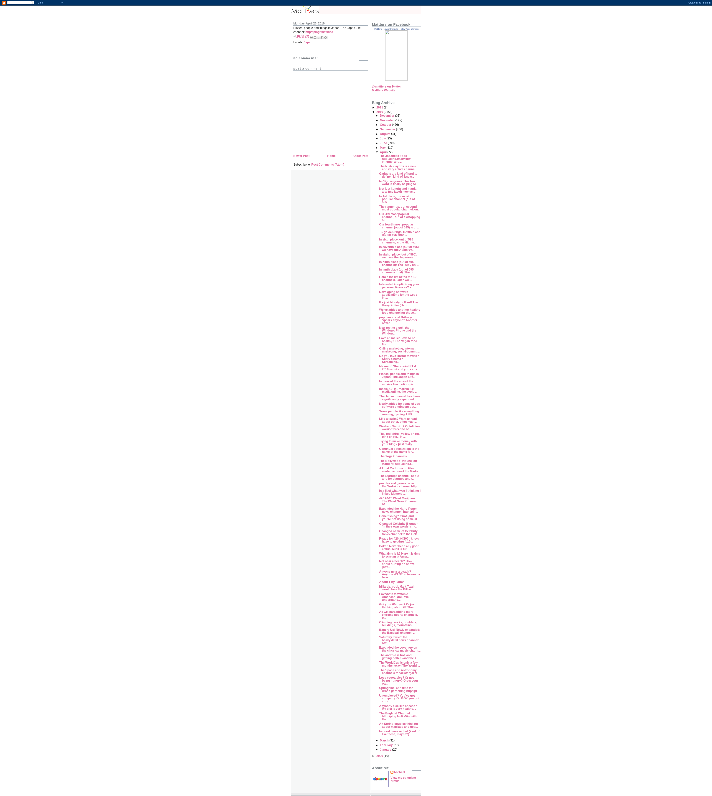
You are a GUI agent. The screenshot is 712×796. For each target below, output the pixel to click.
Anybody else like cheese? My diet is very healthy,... (398, 707)
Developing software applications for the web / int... (398, 294)
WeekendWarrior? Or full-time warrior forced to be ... (399, 428)
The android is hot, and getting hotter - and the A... (399, 657)
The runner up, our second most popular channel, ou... (399, 208)
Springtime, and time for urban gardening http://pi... (399, 689)
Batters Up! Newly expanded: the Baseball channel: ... (399, 631)
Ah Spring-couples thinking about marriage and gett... (398, 725)
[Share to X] (318, 37)
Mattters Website (383, 90)
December (387, 115)
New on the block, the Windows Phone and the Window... (397, 330)
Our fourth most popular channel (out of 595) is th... (399, 226)
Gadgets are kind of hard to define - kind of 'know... (398, 175)
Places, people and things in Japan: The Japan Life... (399, 375)
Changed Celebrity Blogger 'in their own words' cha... (398, 525)
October (386, 124)
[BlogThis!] (315, 37)
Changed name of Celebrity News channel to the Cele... (399, 533)
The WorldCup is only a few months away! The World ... (399, 664)
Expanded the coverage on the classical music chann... (400, 649)
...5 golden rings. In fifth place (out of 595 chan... (399, 233)
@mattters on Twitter (386, 86)
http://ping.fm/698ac (319, 32)
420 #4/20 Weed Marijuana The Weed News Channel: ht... (398, 501)
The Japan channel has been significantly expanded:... (399, 398)
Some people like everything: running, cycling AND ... (399, 413)
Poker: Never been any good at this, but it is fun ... (399, 548)
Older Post (360, 155)
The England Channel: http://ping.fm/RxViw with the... (398, 716)
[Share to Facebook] (322, 37)
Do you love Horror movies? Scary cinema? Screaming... (399, 358)
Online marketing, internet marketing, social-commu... (399, 350)
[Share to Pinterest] (325, 37)
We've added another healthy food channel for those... (399, 311)
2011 (380, 107)
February (386, 745)
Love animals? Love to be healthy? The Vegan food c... (398, 341)
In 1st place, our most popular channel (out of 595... (397, 199)
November (387, 120)
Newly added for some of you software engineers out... (399, 405)
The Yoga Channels (393, 456)
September (388, 129)
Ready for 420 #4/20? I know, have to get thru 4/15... (399, 540)
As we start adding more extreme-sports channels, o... (398, 614)
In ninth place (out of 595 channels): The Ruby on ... (399, 263)
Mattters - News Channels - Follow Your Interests (396, 29)
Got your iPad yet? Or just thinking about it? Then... (398, 606)
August (385, 134)
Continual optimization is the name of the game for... (399, 450)
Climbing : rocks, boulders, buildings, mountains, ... (398, 624)
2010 (380, 111)
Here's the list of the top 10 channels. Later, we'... (397, 278)
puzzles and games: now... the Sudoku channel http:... (399, 485)
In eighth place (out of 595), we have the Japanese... (398, 256)
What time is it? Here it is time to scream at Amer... (399, 555)
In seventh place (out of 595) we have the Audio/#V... (399, 248)
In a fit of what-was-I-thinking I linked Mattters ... (400, 492)
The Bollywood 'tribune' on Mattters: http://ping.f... (398, 462)
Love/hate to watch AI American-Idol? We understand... (394, 596)
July (383, 138)
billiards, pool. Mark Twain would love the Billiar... (397, 588)
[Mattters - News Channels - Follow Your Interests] (396, 79)
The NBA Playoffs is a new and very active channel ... (398, 168)
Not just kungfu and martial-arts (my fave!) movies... (398, 190)
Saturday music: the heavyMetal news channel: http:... (399, 640)
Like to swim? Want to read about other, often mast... (398, 420)
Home (331, 155)
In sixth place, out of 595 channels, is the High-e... (397, 241)
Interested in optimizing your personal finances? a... (399, 286)
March (384, 740)
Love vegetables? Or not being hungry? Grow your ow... (398, 680)
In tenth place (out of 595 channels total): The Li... (397, 271)
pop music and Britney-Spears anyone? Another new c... (398, 320)
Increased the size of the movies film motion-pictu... (399, 383)
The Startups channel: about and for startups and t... (399, 477)
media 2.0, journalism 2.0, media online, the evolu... (398, 390)
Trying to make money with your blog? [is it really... (398, 443)
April (383, 152)
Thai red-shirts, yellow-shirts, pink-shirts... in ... (399, 435)
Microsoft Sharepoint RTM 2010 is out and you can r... (399, 368)
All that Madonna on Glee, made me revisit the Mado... (399, 470)
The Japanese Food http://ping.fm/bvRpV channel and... (395, 158)
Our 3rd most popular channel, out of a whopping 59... (399, 216)
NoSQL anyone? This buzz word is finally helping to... (398, 183)
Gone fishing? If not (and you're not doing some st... (399, 518)
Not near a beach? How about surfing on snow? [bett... (397, 564)
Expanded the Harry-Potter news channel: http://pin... (398, 510)
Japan (308, 42)
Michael (399, 772)
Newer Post (301, 155)
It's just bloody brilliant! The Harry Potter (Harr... (398, 304)
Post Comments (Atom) (327, 164)
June (384, 143)
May (383, 147)
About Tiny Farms (391, 582)
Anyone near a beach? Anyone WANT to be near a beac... (399, 574)
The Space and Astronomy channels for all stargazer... (399, 672)
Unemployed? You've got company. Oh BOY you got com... (399, 698)
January (386, 749)
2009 (380, 755)
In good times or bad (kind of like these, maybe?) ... (399, 733)
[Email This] (311, 37)
